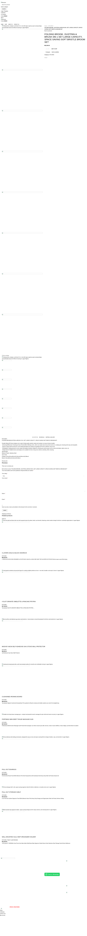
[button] (3, 613)
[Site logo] (3, 2)
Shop (45, 863)
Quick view (3, 568)
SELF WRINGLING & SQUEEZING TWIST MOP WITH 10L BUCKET (77, 862)
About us (46, 865)
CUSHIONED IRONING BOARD (12, 696)
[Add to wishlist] (3, 561)
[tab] (35, 437)
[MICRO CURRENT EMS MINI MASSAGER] (68, 887)
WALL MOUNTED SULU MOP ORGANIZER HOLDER (19, 837)
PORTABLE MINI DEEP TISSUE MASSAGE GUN (17, 719)
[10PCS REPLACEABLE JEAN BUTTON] (68, 899)
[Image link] (8, 863)
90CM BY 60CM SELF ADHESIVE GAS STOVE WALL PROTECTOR (23, 646)
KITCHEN (50, 25)
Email (3, 499)
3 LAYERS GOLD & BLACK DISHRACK (14, 553)
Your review (5, 478)
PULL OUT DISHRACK (9, 769)
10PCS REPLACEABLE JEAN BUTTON (78, 893)
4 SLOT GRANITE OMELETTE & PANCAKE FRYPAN (19, 601)
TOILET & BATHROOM (12, 840)
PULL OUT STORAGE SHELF (11, 792)
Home (45, 25)
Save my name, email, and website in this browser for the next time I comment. (19, 507)
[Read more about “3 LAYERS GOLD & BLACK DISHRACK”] (3, 564)
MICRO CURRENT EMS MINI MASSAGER (78, 886)
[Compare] (3, 550)
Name (3, 493)
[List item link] (22, 878)
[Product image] (15, 534)
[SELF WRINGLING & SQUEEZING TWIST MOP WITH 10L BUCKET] (68, 871)
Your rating (4, 473)
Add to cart (54, 48)
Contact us (46, 868)
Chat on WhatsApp (53, 874)
